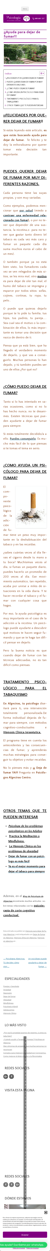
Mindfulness (8, 1003)
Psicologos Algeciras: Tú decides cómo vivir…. (14, 962)
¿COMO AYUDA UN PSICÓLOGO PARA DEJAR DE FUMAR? (25, 93)
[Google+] (5, 1076)
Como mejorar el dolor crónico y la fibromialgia (22, 1056)
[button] (45, 1212)
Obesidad (7, 1000)
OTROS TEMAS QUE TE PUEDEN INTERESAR (25, 105)
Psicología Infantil (10, 1006)
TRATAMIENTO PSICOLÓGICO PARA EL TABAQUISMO (23, 100)
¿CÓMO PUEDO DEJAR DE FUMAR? (21, 88)
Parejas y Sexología (11, 986)
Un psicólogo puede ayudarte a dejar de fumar (37, 962)
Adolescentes (8, 1010)
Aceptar (25, 1234)
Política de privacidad (19, 1248)
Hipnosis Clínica (9, 1013)
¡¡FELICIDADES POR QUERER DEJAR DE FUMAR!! (25, 78)
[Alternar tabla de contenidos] (40, 73)
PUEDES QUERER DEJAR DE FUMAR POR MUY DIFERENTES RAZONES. (24, 83)
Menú (25, 9)
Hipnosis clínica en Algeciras (25, 937)
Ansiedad (7, 989)
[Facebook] (11, 1076)
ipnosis (10, 732)
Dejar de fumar (9, 996)
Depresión (7, 993)
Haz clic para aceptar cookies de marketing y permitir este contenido (26, 1131)
